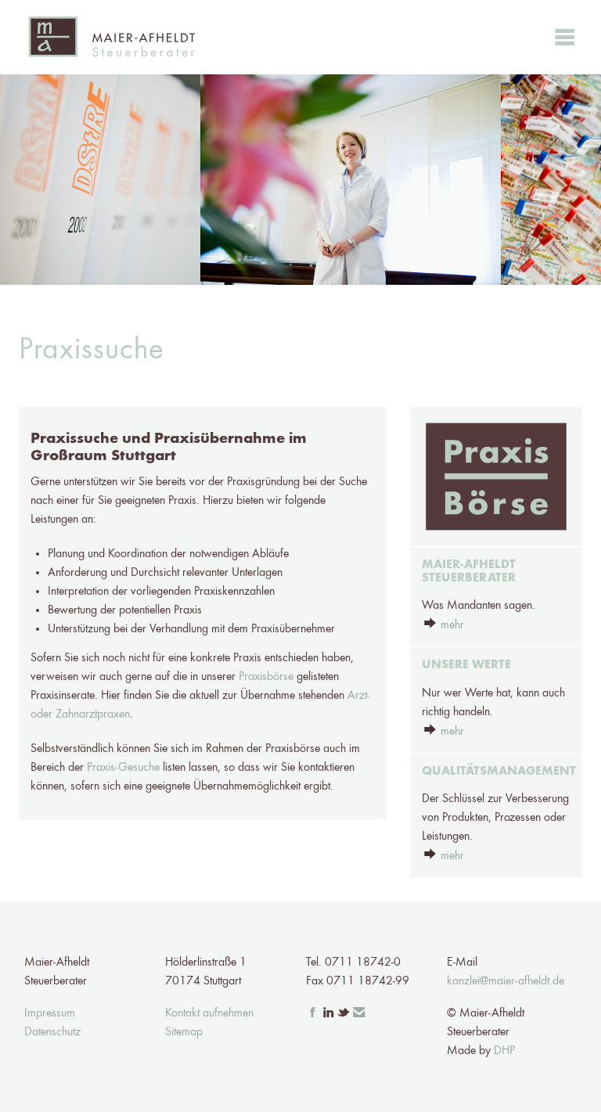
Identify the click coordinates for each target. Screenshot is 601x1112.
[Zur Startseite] (111, 37)
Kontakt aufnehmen (209, 1013)
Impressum (49, 1013)
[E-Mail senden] (359, 1013)
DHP (504, 1051)
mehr (452, 625)
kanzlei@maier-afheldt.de (505, 981)
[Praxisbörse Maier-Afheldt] (496, 476)
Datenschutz (52, 1032)
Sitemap (184, 1032)
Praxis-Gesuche (123, 767)
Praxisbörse (266, 677)
